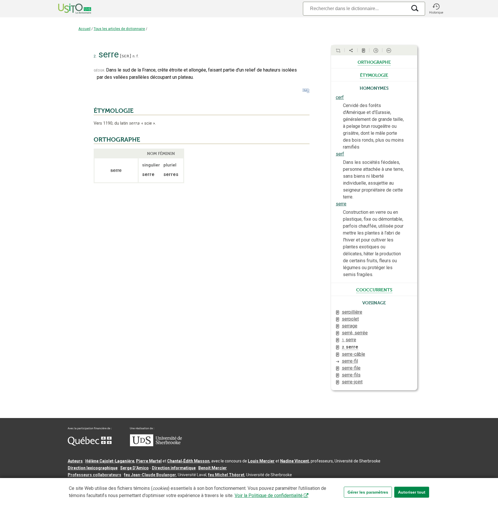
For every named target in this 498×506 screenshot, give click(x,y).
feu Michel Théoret (226, 475)
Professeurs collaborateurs (94, 475)
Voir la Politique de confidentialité (269, 495)
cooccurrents (374, 289)
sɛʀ (125, 56)
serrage (349, 326)
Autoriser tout (411, 492)
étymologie (374, 74)
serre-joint (352, 382)
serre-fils (351, 375)
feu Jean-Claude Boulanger (150, 475)
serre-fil (350, 361)
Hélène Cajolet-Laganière (109, 461)
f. (137, 56)
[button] (436, 8)
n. (134, 56)
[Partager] (351, 50)
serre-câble (353, 354)
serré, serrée (355, 333)
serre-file (351, 368)
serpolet (350, 319)
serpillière (352, 312)
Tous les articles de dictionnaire (119, 29)
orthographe (374, 61)
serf (340, 154)
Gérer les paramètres (368, 492)
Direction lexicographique (93, 468)
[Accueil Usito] (68, 8)
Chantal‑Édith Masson (188, 461)
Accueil (84, 29)
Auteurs (75, 461)
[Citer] (338, 50)
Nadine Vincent (294, 461)
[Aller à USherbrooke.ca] (156, 445)
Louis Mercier (261, 461)
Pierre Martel (149, 461)
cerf (340, 97)
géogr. (99, 70)
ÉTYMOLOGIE (113, 110)
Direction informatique (174, 468)
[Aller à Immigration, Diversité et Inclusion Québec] (90, 444)
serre (341, 204)
